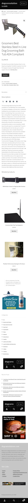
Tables (4, 349)
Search (14, 500)
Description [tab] (4, 92)
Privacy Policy (16, 470)
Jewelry (5, 339)
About (3, 474)
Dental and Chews (7, 322)
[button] (24, 20)
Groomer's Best (12, 85)
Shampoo (5, 346)
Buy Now (5, 75)
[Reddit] (16, 101)
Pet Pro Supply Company (12, 11)
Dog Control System (7, 324)
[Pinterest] (13, 101)
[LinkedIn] (10, 101)
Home (4, 11)
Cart (21, 499)
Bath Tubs (6, 85)
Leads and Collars (7, 341)
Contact (4, 476)
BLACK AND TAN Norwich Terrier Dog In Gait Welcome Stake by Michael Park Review (12, 395)
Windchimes (6, 354)
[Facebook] (6, 101)
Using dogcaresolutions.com (20, 472)
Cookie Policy (16, 476)
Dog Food (5, 327)
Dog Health (5, 329)
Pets (18, 85)
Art (4, 319)
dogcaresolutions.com (9, 4)
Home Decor (6, 336)
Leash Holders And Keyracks (9, 344)
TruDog (5, 351)
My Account (4, 500)
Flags (4, 332)
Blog (3, 472)
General (5, 334)
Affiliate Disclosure (17, 474)
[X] (3, 101)
